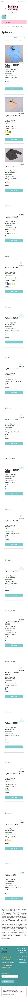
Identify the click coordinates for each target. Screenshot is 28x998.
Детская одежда (6, 957)
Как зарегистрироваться (8, 962)
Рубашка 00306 (11, 369)
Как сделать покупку (8, 965)
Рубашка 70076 (11, 217)
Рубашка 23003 (11, 166)
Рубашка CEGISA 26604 (12, 673)
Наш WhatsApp (7, 969)
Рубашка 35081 (11, 723)
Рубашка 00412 (11, 419)
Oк (22, 991)
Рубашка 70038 (11, 571)
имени (15, 40)
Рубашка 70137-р (12, 116)
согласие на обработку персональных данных (15, 978)
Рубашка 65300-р (12, 774)
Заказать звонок (23, 952)
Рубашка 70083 (11, 267)
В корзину (14, 89)
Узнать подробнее (10, 994)
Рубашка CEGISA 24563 (12, 66)
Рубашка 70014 (11, 521)
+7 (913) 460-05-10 (22, 948)
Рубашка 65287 (11, 824)
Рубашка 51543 (11, 318)
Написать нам (23, 953)
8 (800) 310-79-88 (22, 950)
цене (20, 40)
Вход (6, 8)
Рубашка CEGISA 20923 (12, 623)
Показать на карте (23, 962)
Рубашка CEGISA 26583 (12, 471)
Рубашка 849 (10, 875)
